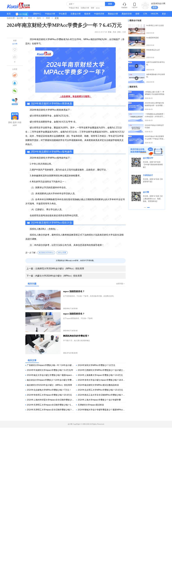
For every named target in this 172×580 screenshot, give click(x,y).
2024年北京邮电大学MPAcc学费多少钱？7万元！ (49, 390)
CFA (145, 14)
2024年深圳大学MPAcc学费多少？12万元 (96, 365)
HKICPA (154, 14)
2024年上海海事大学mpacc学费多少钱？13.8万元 (100, 375)
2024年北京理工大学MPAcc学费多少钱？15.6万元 (100, 390)
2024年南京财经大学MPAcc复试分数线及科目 (98, 385)
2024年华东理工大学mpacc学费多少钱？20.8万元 (49, 395)
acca (98, 8)
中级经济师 (99, 14)
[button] (145, 207)
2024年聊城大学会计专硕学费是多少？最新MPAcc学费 (102, 410)
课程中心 (37, 14)
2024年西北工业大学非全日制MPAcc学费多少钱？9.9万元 (102, 395)
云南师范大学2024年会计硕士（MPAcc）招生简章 (55, 268)
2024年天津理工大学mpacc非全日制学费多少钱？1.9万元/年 (51, 410)
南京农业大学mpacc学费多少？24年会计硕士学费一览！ (51, 380)
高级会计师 (113, 14)
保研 (92, 8)
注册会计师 (85, 8)
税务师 (87, 14)
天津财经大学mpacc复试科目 (91, 405)
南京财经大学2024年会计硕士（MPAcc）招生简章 (49, 385)
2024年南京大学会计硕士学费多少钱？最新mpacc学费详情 (51, 375)
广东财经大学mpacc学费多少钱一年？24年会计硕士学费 (51, 365)
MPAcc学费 (62, 253)
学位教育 (63, 14)
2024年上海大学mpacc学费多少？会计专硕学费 (99, 400)
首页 (9, 14)
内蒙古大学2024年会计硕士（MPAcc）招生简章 (54, 275)
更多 (164, 14)
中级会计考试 (74, 8)
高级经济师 (127, 14)
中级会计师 (50, 14)
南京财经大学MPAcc (46, 253)
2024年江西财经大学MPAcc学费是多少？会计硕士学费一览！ (102, 370)
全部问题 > (120, 284)
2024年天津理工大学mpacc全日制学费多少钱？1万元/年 (51, 405)
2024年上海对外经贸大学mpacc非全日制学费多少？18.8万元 (51, 400)
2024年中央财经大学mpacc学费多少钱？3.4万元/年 (50, 370)
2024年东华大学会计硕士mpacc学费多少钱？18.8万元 (102, 380)
